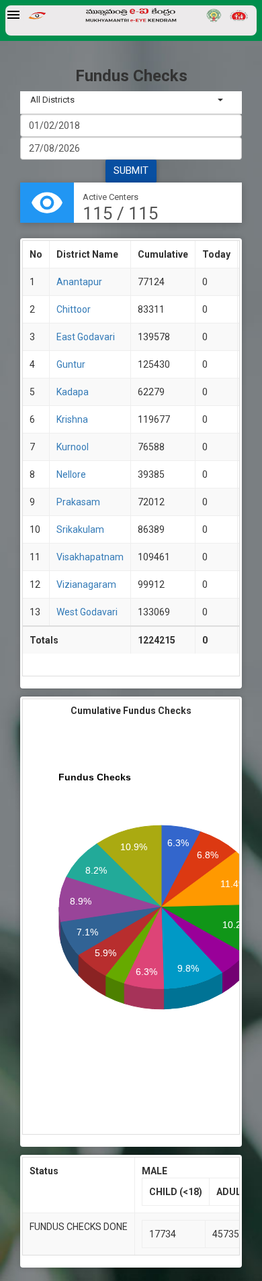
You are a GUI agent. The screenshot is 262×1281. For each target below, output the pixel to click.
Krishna (72, 419)
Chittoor (73, 309)
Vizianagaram (86, 584)
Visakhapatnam (90, 557)
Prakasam (78, 502)
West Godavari (87, 612)
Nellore (71, 474)
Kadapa (72, 392)
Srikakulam (80, 529)
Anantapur (79, 281)
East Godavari (85, 336)
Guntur (70, 364)
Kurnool (72, 447)
